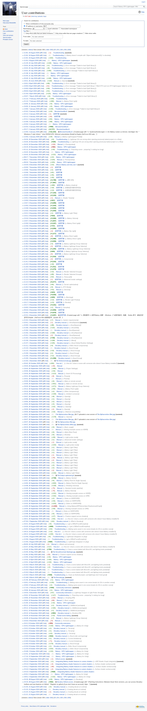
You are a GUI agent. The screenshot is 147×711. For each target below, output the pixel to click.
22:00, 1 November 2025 (32, 325)
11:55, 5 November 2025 (32, 249)
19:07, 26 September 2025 (33, 396)
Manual (56, 81)
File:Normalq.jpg (58, 577)
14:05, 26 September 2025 (33, 506)
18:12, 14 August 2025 (31, 534)
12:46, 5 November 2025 (32, 226)
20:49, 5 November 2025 (32, 175)
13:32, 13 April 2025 (31, 559)
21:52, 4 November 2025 (32, 320)
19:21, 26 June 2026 (31, 81)
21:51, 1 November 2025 (32, 335)
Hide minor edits (90, 33)
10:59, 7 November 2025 (32, 167)
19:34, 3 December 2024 (32, 592)
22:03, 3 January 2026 (31, 127)
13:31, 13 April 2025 (31, 562)
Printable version (8, 39)
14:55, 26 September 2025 (33, 483)
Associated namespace (69, 28)
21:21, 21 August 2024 (31, 694)
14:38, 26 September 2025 (33, 493)
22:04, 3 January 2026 (31, 124)
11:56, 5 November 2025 (32, 244)
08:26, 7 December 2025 (32, 162)
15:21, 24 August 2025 (31, 524)
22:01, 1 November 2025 (32, 322)
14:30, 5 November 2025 (32, 187)
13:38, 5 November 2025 (32, 208)
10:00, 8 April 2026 (30, 86)
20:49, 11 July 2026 (30, 78)
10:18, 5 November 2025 (32, 300)
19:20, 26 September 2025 (33, 386)
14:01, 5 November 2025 (32, 198)
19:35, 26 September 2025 (33, 371)
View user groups (8, 35)
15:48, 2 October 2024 (31, 651)
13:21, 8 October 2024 (31, 628)
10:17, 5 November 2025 (32, 302)
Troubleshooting (58, 53)
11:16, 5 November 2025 (32, 277)
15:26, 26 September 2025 (33, 465)
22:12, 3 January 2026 (31, 114)
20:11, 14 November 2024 (33, 610)
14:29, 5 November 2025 (32, 190)
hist (45, 53)
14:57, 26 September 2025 (33, 480)
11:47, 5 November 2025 (32, 254)
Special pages (7, 37)
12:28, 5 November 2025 (32, 228)
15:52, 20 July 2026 (30, 70)
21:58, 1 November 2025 (32, 327)
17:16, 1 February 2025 (32, 587)
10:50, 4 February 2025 (32, 585)
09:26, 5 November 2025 (32, 310)
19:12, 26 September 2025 (33, 389)
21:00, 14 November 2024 (33, 603)
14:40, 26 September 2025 (33, 488)
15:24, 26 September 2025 (33, 475)
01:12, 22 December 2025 (33, 149)
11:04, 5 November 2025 (32, 287)
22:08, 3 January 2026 (31, 121)
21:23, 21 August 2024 (31, 689)
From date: (27, 36)
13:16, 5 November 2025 (32, 218)
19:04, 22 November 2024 (33, 600)
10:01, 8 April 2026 (30, 83)
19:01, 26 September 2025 (33, 414)
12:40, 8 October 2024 (31, 638)
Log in (143, 2)
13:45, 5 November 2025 (32, 205)
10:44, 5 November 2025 (32, 289)
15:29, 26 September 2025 (33, 447)
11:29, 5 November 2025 (32, 264)
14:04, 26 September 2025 (33, 508)
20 (55, 49)
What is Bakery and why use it (66, 165)
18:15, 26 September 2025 (33, 427)
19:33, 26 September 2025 (33, 373)
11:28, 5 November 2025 (32, 267)
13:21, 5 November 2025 (32, 213)
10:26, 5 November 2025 (32, 297)
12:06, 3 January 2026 (31, 132)
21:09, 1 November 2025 (32, 353)
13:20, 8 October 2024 (31, 636)
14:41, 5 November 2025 (32, 182)
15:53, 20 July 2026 (30, 65)
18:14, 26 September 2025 (33, 435)
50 (58, 49)
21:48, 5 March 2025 (31, 577)
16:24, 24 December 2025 (33, 144)
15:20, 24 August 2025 (31, 526)
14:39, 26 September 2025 (33, 491)
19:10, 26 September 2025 (33, 391)
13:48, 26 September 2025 (33, 511)
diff (41, 53)
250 (65, 49)
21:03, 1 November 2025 (32, 361)
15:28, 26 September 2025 (33, 450)
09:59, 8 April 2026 (30, 91)
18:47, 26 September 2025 (33, 419)
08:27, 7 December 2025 (32, 157)
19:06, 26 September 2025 (33, 399)
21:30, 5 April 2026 (30, 93)
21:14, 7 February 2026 (32, 99)
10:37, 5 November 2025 (32, 295)
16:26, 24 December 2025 (33, 139)
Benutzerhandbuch (61, 111)
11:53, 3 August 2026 (31, 60)
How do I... (60, 363)
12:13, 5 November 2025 (32, 236)
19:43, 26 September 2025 (33, 366)
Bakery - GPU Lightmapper (61, 60)
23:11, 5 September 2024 (32, 666)
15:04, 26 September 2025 (33, 478)
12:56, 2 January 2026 (31, 137)
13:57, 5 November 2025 (32, 203)
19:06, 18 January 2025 (32, 590)
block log (34, 16)
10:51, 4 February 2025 (32, 582)
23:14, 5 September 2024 (32, 661)
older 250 (49, 49)
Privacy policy (24, 706)
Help (142, 12)
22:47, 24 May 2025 (31, 547)
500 (69, 49)
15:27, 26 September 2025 (33, 460)
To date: (26, 41)
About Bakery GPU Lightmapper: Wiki (39, 706)
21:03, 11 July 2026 (30, 75)
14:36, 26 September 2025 (33, 496)
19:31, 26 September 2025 (33, 376)
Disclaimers (53, 706)
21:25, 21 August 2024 (31, 687)
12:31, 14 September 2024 (33, 654)
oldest (30, 49)
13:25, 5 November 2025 (32, 211)
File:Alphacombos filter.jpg (65, 414)
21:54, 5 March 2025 (31, 565)
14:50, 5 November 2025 (32, 177)
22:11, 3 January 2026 (31, 119)
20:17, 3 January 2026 (31, 129)
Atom (6, 29)
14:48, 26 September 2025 (33, 485)
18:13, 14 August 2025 (31, 531)
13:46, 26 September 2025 (33, 516)
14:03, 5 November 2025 (32, 195)
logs (44, 16)
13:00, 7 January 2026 (31, 109)
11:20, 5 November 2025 (32, 272)
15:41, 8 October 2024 (31, 626)
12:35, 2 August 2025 (31, 542)
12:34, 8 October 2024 (31, 646)
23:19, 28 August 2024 (31, 679)
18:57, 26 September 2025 (33, 417)
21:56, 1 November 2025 (32, 330)
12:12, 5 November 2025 (32, 238)
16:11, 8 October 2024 (31, 623)
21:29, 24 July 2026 (30, 63)
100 (61, 49)
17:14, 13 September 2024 (33, 656)
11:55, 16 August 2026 (31, 53)
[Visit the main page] (9, 8)
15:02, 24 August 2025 (31, 529)
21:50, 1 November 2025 (32, 338)
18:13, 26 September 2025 (33, 440)
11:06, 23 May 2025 (31, 554)
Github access (60, 659)
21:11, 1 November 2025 (32, 345)
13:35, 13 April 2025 (31, 557)
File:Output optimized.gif (65, 475)
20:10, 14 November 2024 (33, 613)
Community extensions (64, 587)
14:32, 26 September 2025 (33, 503)
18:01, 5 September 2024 (32, 677)
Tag (24, 31)
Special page (24, 7)
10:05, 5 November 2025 (32, 307)
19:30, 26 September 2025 (33, 381)
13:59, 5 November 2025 (32, 200)
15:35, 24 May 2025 (31, 552)
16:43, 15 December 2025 (33, 152)
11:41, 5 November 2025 (32, 261)
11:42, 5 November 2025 (32, 259)
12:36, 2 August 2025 (31, 536)
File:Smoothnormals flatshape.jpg (64, 552)
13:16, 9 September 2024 (32, 659)
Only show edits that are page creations (68, 33)
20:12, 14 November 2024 (33, 605)
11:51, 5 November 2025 (32, 251)
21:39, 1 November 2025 (32, 340)
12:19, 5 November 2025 (32, 231)
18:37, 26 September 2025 (33, 422)
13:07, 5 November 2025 (32, 221)
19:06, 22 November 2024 (33, 598)
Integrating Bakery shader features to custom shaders (74, 661)
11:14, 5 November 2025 (32, 279)
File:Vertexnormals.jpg (63, 361)
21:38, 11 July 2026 (30, 73)
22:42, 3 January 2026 (31, 111)
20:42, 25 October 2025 (32, 363)
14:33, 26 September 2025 (33, 501)
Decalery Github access (65, 682)
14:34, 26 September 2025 (33, 498)
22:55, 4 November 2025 (32, 312)
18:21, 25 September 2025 (33, 519)
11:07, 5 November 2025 (32, 284)
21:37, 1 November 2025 (32, 343)
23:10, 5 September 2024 (32, 669)
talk (30, 16)
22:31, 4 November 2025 (32, 315)
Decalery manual (61, 322)
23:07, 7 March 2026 (31, 96)
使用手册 (56, 114)
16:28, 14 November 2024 (33, 618)
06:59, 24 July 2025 (30, 544)
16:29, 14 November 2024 (33, 615)
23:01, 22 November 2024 (33, 595)
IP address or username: (34, 26)
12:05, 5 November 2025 (32, 241)
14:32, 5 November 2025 (32, 185)
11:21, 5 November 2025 (32, 269)
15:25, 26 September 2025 (33, 473)
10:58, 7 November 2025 (32, 170)
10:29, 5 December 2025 (32, 165)
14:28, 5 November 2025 (32, 193)
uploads (40, 16)
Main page (6, 21)
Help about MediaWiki (9, 23)
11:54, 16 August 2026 (31, 55)
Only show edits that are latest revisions (39, 33)
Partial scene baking (64, 615)
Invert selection (53, 28)
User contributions (8, 31)
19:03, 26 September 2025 (33, 409)
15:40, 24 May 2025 (31, 549)
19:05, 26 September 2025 (33, 401)
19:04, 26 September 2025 (33, 404)
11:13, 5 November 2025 (32, 282)
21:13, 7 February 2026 (32, 101)
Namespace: (27, 28)
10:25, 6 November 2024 (32, 621)
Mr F (26, 16)
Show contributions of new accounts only (40, 24)
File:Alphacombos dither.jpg (66, 424)
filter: (26, 31)
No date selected (38, 37)
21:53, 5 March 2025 (31, 567)
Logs (4, 33)
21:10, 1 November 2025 (32, 348)
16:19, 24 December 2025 (33, 147)
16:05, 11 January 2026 (32, 104)
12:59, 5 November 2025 (32, 223)
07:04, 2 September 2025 (32, 521)
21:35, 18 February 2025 (32, 580)
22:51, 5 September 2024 (32, 674)
